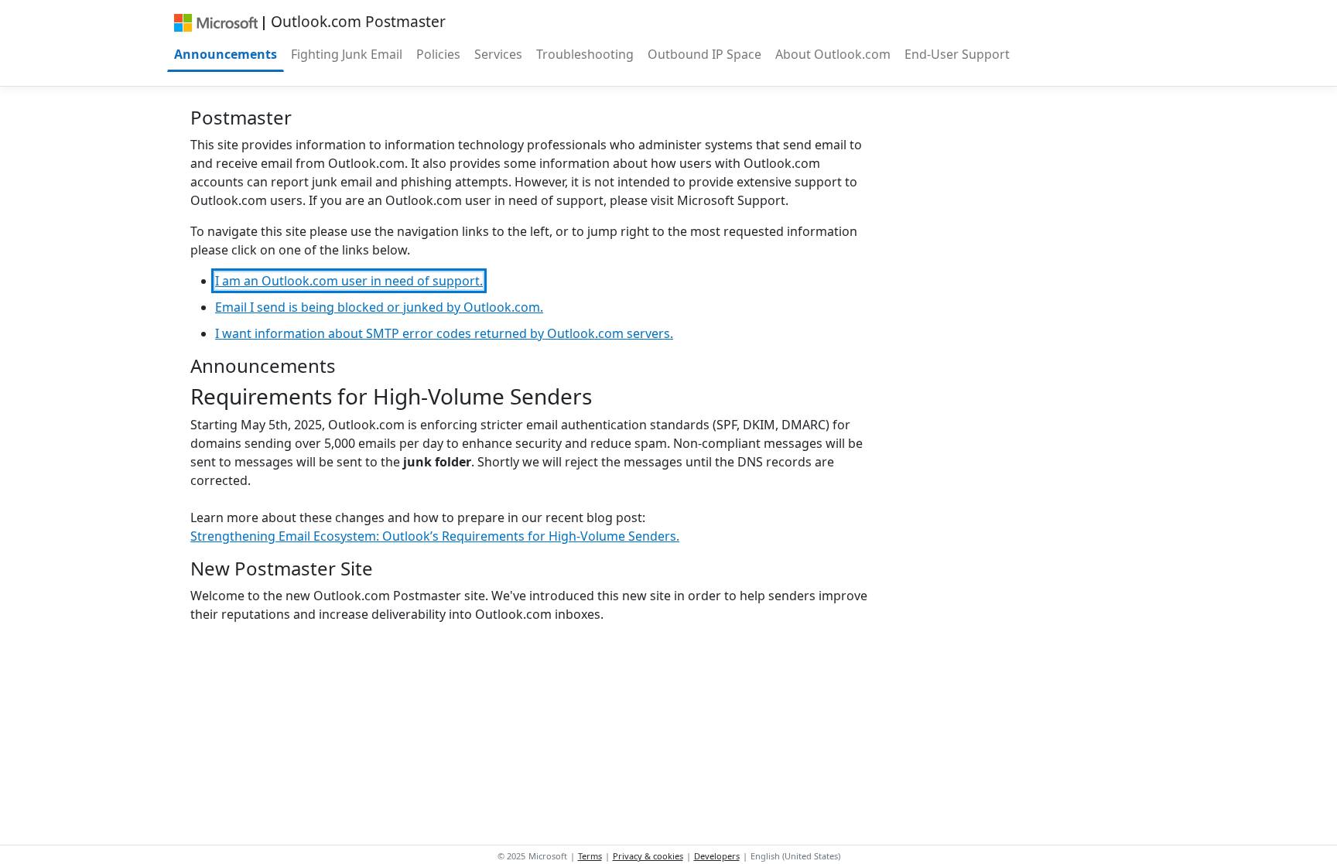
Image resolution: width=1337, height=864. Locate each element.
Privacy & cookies (648, 856)
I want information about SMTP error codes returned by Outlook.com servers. (444, 333)
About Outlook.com (833, 54)
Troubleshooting (585, 54)
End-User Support (957, 54)
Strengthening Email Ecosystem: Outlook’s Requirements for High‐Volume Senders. (434, 536)
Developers (717, 856)
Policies (438, 54)
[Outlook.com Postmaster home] (215, 21)
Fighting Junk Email (346, 54)
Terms (590, 856)
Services (498, 54)
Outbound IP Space (704, 54)
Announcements (225, 54)
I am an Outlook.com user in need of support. (349, 280)
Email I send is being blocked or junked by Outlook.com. (379, 307)
